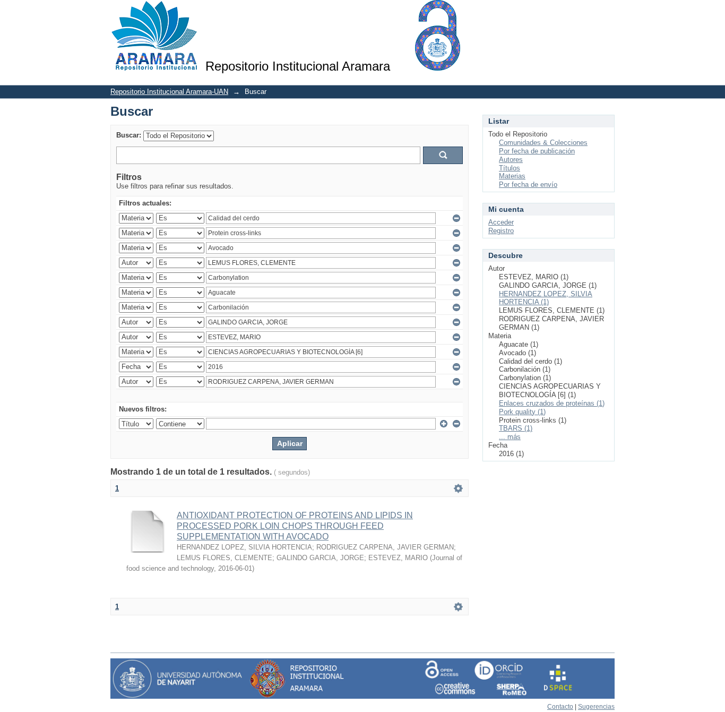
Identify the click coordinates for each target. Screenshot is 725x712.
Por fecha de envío (528, 184)
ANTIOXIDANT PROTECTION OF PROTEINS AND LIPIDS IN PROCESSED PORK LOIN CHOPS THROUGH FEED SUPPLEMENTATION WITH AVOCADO (295, 526)
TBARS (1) (515, 428)
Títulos (509, 168)
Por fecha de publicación (537, 151)
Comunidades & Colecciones (543, 143)
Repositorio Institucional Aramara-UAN (169, 92)
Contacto (560, 706)
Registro (501, 231)
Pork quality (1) (522, 412)
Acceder (501, 222)
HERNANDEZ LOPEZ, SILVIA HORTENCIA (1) (545, 298)
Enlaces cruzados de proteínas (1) (552, 403)
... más (510, 437)
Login (606, 13)
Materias (512, 176)
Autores (511, 160)
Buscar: (128, 135)
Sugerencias (596, 706)
